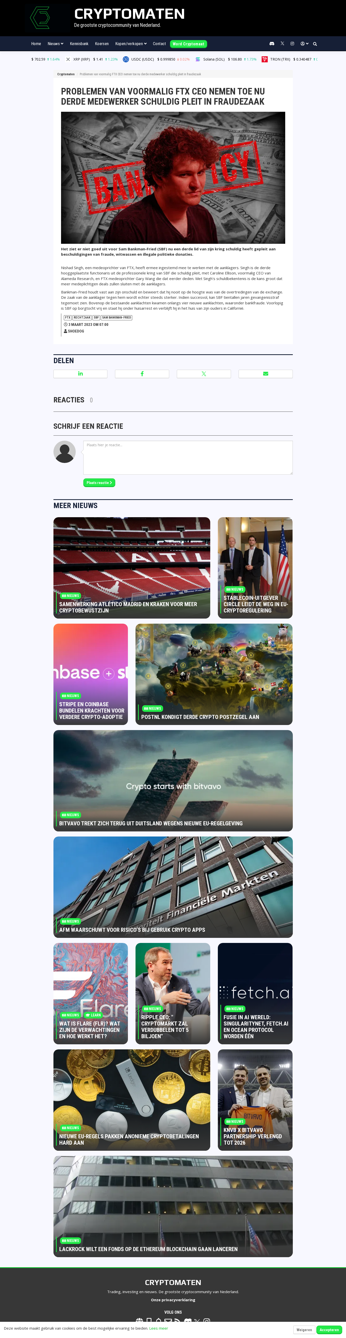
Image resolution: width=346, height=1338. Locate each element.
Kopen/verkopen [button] (129, 43)
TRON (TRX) (222, 59)
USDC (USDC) (84, 59)
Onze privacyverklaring (173, 1299)
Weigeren (304, 1330)
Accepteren (329, 1330)
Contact (159, 43)
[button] (304, 44)
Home (36, 43)
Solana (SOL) (153, 59)
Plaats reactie (98, 482)
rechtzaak (82, 317)
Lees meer (158, 1328)
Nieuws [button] (54, 43)
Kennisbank (79, 43)
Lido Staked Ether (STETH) (302, 59)
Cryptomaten (65, 74)
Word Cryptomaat (188, 44)
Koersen (102, 43)
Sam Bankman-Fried (116, 317)
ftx (67, 317)
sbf (96, 317)
